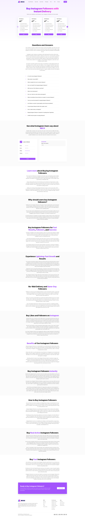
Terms (44, 505)
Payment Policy (62, 505)
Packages (46, 1)
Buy (23, 34)
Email (21, 148)
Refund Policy (62, 504)
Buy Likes (36, 1)
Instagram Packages (54, 505)
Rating (21, 150)
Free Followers (54, 506)
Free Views (53, 509)
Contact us (61, 501)
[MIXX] (21, 501)
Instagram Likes (54, 502)
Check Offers (60, 488)
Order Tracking (62, 502)
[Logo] (21, 2)
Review (21, 153)
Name (21, 145)
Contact (58, 1)
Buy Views (41, 1)
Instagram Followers (54, 501)
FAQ (54, 1)
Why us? (44, 502)
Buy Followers (30, 1)
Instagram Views (54, 504)
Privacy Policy (45, 506)
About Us (44, 501)
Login (65, 1)
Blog (43, 504)
